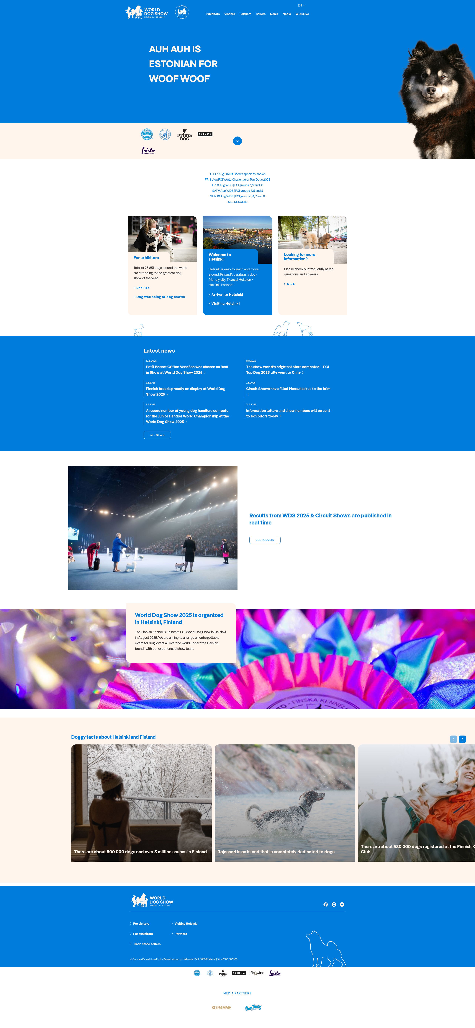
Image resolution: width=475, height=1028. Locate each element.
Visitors (229, 14)
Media (287, 14)
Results (143, 288)
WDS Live (302, 14)
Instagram (334, 905)
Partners (245, 14)
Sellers (261, 14)
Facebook (325, 905)
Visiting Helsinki (226, 304)
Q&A (291, 284)
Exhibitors (213, 14)
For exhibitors (143, 934)
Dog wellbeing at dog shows (160, 297)
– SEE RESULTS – (237, 202)
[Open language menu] (303, 5)
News (274, 14)
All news (157, 435)
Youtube (342, 905)
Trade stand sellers (147, 944)
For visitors (141, 923)
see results (265, 540)
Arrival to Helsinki (227, 295)
